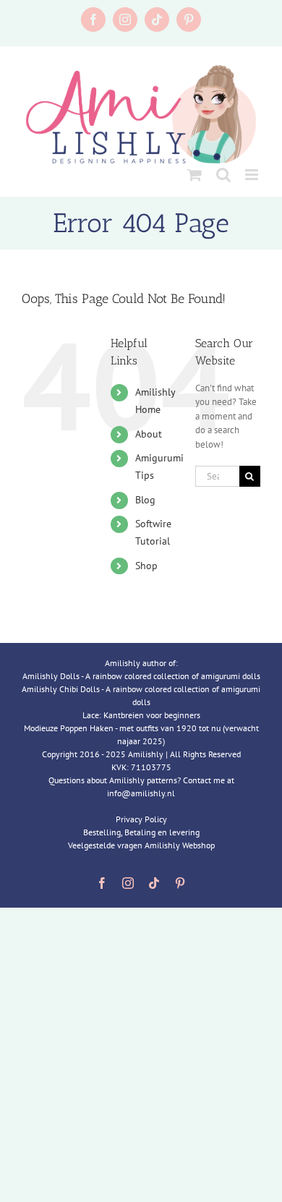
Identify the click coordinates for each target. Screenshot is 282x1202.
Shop (146, 565)
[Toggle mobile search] (223, 174)
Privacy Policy (141, 819)
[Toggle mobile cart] (194, 174)
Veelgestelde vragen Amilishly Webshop (141, 845)
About (148, 433)
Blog (145, 499)
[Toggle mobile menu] (252, 174)
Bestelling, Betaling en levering (141, 832)
